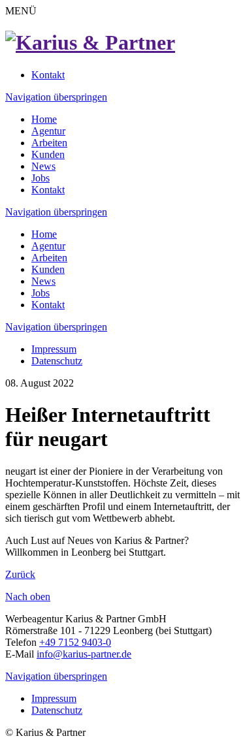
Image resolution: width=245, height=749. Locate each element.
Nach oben (27, 596)
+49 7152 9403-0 (75, 642)
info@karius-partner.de (84, 654)
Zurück (20, 574)
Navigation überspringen (56, 97)
